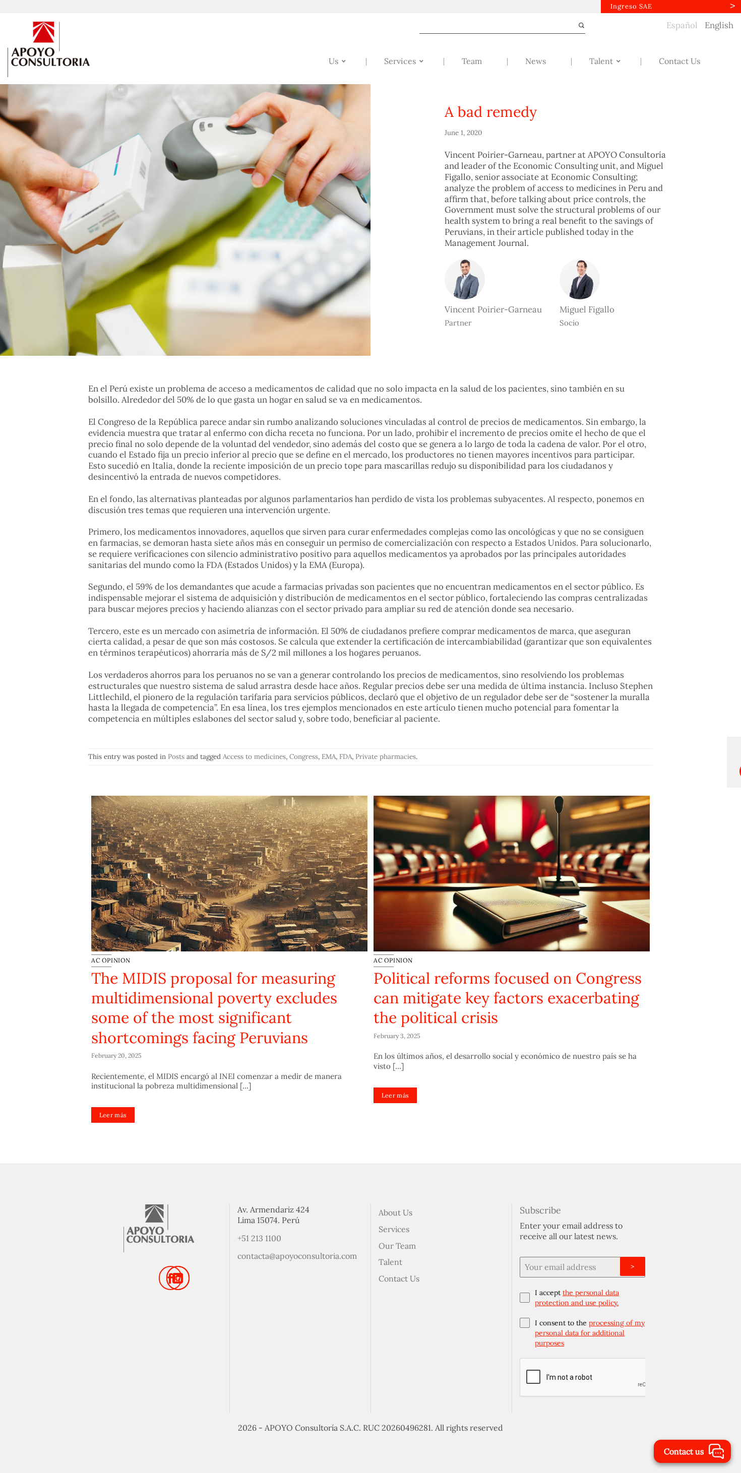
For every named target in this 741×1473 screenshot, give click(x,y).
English (719, 25)
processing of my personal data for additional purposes (590, 1333)
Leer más (113, 1115)
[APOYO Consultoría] (58, 49)
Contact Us (399, 1278)
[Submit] (577, 25)
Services (394, 1229)
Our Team (397, 1246)
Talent (390, 1262)
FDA (345, 756)
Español (682, 25)
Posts (176, 756)
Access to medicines (254, 756)
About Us (395, 1212)
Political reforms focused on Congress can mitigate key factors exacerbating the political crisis (508, 998)
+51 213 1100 (259, 1238)
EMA (329, 756)
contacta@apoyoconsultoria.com (297, 1256)
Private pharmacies (385, 756)
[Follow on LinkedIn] (178, 1278)
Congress (303, 756)
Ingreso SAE (631, 6)
